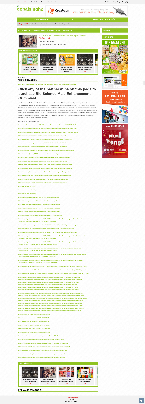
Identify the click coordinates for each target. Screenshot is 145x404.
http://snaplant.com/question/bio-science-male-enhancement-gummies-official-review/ (44, 157)
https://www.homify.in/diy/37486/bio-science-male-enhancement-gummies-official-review (45, 139)
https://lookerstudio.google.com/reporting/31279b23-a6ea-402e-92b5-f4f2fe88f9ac (42, 146)
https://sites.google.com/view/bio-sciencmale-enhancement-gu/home (39, 200)
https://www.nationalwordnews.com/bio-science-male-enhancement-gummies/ (42, 135)
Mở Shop (107, 2)
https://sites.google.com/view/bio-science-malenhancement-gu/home (39, 208)
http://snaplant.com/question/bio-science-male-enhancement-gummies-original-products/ (45, 164)
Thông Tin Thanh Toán (104, 20)
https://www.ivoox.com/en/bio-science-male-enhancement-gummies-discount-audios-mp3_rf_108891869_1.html (51, 270)
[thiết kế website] (86, 11)
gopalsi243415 (41, 20)
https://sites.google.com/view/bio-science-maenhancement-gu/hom (38, 197)
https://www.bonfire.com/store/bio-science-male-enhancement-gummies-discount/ (43, 179)
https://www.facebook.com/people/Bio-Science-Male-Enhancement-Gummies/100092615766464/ (46, 125)
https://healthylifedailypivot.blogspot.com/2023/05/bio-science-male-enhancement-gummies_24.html (48, 132)
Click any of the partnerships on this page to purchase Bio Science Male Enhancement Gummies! (47, 84)
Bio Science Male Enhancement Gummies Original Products (45, 30)
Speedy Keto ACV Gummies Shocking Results (66, 69)
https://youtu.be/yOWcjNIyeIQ (27, 186)
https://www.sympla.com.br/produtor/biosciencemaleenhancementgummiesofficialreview (45, 168)
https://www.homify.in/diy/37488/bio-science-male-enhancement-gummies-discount (43, 154)
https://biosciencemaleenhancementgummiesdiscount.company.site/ (39, 211)
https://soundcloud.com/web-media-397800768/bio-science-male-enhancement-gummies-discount (47, 284)
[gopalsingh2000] (30, 7)
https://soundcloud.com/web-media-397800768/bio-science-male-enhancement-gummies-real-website (48, 289)
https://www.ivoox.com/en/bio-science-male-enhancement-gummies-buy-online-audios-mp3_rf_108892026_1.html (52, 266)
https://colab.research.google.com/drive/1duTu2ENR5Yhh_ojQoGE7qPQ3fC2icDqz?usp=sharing (47, 225)
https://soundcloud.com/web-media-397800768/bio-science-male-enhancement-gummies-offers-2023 (48, 282)
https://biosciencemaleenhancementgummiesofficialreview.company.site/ (40, 215)
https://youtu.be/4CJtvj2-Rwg (27, 193)
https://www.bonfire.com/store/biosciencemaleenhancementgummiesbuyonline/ (42, 182)
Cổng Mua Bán (22, 2)
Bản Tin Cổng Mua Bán (49, 2)
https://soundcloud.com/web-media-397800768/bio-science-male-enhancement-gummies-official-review (49, 277)
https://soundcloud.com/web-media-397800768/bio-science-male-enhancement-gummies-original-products (50, 279)
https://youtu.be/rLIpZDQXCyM (27, 190)
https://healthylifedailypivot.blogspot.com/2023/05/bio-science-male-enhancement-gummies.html (47, 128)
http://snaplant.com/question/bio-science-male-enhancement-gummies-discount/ (42, 161)
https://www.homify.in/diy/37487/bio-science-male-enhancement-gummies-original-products (46, 150)
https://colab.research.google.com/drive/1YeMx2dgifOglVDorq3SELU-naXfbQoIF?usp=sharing (46, 228)
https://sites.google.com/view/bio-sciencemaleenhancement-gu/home (39, 204)
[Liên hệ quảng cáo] (115, 106)
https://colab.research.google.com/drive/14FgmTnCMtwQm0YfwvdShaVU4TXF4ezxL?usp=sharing (47, 232)
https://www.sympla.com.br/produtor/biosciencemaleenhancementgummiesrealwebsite (44, 175)
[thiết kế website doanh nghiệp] (115, 81)
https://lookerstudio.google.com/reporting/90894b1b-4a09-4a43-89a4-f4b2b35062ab (43, 143)
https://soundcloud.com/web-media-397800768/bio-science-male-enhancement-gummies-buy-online (48, 287)
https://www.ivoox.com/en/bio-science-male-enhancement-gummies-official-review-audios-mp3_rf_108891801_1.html (53, 273)
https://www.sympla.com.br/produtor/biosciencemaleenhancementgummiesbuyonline (44, 172)
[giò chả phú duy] (115, 56)
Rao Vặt (34, 2)
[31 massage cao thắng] (115, 140)
